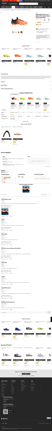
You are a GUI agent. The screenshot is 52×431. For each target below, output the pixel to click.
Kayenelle (2, 221)
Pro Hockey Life (13, 388)
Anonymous (3, 278)
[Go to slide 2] (16, 32)
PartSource (12, 387)
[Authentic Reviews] (4, 172)
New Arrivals (45, 7)
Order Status (42, 3)
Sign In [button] (49, 0)
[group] (28, 63)
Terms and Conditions (33, 384)
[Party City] (21, 1)
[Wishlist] (46, 3)
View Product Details (45, 19)
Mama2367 (3, 235)
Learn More (4, 407)
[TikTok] (3, 418)
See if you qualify (40, 32)
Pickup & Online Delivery (4, 384)
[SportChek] (15, 1)
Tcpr (2, 289)
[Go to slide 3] (19, 32)
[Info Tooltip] (48, 22)
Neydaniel (2, 200)
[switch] (3, 109)
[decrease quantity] (36, 42)
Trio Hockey (12, 391)
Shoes (4, 9)
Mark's (12, 384)
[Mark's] (18, 1)
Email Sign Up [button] (32, 0)
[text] (6, 63)
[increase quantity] (39, 42)
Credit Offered (28, 0)
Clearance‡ (37, 24)
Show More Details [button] (26, 121)
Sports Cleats (12, 9)
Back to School (49, 7)
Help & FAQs (2, 388)
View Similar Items (49, 19)
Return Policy (32, 390)
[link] (39, 18)
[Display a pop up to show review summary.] (41, 336)
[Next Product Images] (32, 23)
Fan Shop (31, 7)
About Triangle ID (23, 387)
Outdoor (19, 9)
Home (2, 9)
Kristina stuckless (3, 303)
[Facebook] (1, 418)
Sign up (5, 401)
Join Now (32, 375)
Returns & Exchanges (3, 387)
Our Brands (22, 384)
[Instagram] (5, 418)
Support (37, 0)
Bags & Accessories (35, 7)
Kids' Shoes (8, 9)
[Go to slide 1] (13, 32)
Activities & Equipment (21, 7)
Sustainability (22, 388)
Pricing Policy (32, 388)
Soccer (16, 9)
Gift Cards (2, 391)
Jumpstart (22, 390)
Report (11, 216)
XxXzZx (2, 249)
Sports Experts (12, 390)
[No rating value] (21, 112)
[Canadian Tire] (11, 1)
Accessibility (32, 387)
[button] (36, 3)
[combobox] (46, 194)
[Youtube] (6, 418)
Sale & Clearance (40, 7)
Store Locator (2, 390)
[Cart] (49, 3)
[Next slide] (51, 52)
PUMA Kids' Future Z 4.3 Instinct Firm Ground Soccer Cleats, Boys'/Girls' (43, 16)
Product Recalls (3, 394)
